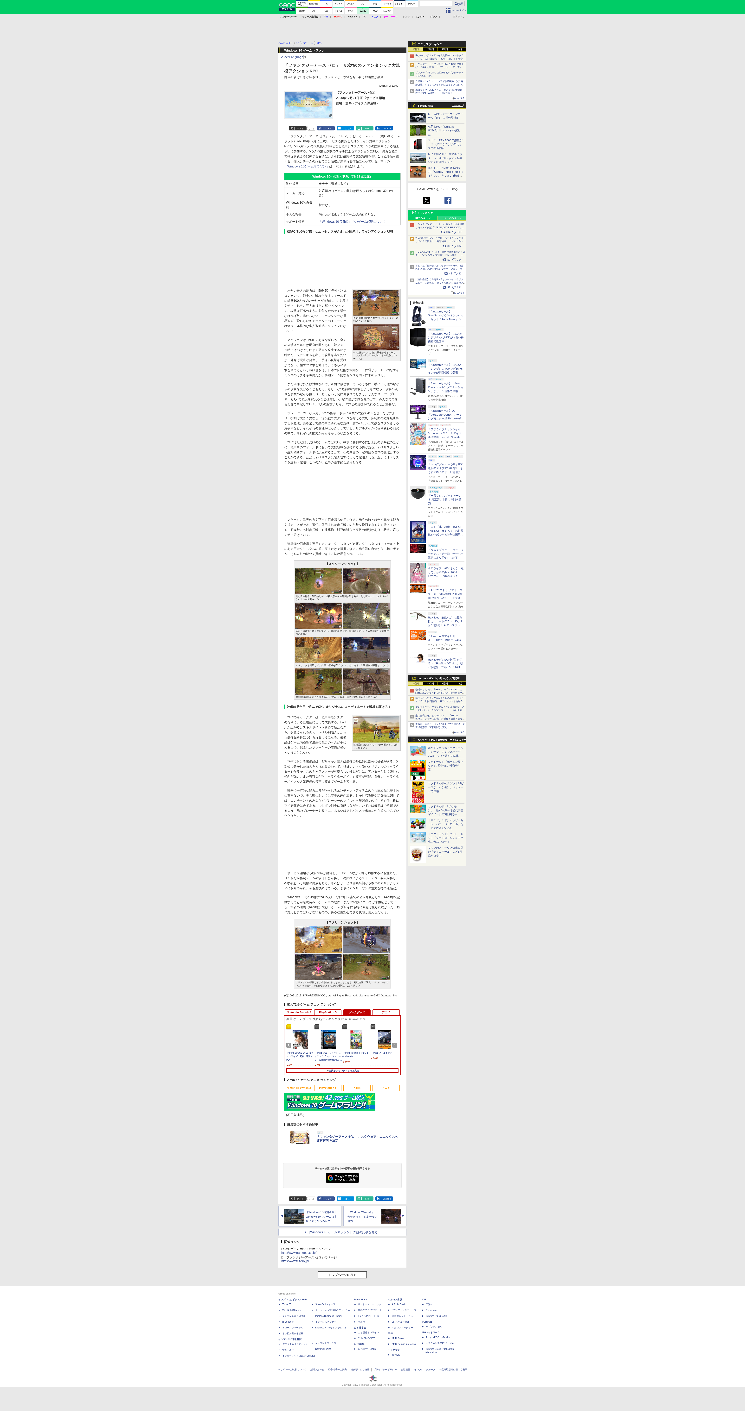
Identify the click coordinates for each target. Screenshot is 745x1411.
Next (395, 1045)
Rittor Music (360, 1299)
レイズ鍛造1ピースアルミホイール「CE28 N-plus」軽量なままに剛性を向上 (445, 158)
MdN (390, 1333)
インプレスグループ (424, 1369)
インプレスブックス (325, 1343)
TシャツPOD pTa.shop (438, 1337)
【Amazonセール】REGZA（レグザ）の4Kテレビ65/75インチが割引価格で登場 (445, 368)
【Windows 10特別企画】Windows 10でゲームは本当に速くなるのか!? (321, 1217)
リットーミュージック (369, 1304)
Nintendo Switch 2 (299, 1012)
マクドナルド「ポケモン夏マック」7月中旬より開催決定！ (445, 765)
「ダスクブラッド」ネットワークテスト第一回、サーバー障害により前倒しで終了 (445, 553)
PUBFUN (427, 1321)
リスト (311, 128)
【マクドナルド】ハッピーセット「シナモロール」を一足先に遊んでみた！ (445, 837)
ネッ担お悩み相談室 (292, 1333)
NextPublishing (323, 1349)
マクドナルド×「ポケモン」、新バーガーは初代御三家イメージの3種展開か (445, 810)
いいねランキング (452, 218)
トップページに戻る (342, 1274)
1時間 (416, 49)
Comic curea (432, 1310)
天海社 (429, 1304)
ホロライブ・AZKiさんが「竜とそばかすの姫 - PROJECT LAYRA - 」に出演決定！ (446, 572)
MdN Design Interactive (404, 1344)
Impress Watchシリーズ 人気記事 (439, 678)
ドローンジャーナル (292, 1327)
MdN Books (398, 1338)
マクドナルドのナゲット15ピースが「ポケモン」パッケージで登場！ (446, 787)
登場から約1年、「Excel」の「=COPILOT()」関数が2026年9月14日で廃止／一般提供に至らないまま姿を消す (439, 693)
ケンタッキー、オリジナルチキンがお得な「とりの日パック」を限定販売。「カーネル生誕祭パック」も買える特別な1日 (439, 710)
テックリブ (394, 1350)
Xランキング (425, 213)
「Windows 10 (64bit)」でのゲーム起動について (352, 221)
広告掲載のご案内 (337, 1369)
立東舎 (361, 1321)
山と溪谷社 (360, 1327)
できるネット (289, 1350)
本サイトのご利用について (292, 1369)
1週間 (445, 49)
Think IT (286, 1304)
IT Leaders (288, 1321)
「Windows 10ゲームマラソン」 (306, 166)
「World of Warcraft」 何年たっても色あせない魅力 (362, 1217)
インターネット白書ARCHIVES (298, 1355)
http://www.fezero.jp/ (295, 1261)
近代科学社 (360, 1344)
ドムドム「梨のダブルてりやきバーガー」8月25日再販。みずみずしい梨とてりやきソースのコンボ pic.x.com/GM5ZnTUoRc (440, 269)
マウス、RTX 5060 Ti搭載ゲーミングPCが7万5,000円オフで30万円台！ (445, 144)
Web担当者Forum (291, 1310)
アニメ (386, 1012)
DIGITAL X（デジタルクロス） (331, 1327)
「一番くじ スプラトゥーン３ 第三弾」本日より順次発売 (444, 499)
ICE (424, 1299)
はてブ (348, 128)
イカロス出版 (395, 1299)
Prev (289, 1045)
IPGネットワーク (431, 1332)
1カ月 (459, 49)
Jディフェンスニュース (404, 1310)
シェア (328, 128)
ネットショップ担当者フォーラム (332, 1310)
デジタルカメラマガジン (295, 1344)
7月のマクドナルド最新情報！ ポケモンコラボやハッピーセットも (442, 740)
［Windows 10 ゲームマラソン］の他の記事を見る (342, 1232)
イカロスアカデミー (402, 1327)
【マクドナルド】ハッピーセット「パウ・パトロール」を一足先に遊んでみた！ (445, 824)
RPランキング (422, 218)
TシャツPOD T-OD (368, 1316)
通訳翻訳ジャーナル (402, 1316)
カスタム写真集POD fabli (440, 1343)
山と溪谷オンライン (368, 1332)
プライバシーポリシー (385, 1369)
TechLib (396, 1354)
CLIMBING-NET (366, 1338)
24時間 (430, 49)
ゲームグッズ (357, 1012)
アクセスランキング (430, 44)
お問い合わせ (317, 1369)
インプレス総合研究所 (294, 1316)
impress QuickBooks (436, 1316)
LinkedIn (387, 128)
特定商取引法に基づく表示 (453, 1369)
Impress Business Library (328, 1316)
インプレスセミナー (325, 1321)
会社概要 (405, 1369)
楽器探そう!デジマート (370, 1310)
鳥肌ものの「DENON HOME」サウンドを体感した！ (444, 130)
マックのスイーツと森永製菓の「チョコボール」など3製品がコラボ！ (445, 851)
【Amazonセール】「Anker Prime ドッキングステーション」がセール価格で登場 (445, 387)
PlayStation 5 (328, 1012)
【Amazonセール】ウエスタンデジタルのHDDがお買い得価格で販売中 (446, 337)
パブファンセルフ (435, 1326)
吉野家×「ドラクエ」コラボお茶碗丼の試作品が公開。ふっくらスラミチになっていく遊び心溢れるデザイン (439, 84)
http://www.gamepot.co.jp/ (298, 1252)
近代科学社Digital (367, 1349)
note (367, 128)
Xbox (357, 1087)
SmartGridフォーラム (326, 1304)
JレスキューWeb (401, 1321)
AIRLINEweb (398, 1304)
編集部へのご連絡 (360, 1369)
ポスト (300, 128)
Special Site (425, 105)
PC (364, 16)
